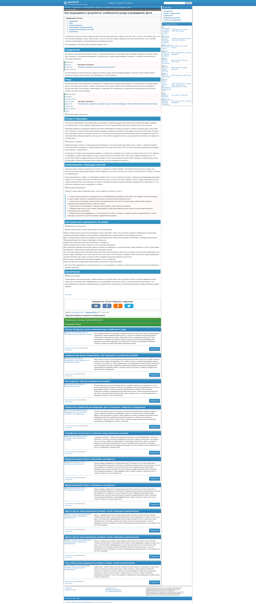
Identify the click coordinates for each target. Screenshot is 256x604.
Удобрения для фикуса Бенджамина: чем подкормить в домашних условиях (101, 355)
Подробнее (154, 349)
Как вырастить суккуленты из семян (81, 29)
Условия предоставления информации (78, 602)
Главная (111, 3)
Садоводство (168, 15)
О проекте (120, 3)
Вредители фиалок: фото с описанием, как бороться (90, 459)
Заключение (73, 31)
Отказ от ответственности (103, 602)
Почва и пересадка (75, 25)
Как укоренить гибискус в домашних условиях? (87, 381)
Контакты (128, 3)
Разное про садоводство (172, 20)
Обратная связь (70, 590)
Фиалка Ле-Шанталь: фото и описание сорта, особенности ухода (95, 329)
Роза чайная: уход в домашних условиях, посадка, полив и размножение (100, 563)
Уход (71, 23)
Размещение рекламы (113, 590)
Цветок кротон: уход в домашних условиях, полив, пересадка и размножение (102, 511)
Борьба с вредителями (172, 13)
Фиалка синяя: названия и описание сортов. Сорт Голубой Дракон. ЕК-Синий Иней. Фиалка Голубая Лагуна (117, 104)
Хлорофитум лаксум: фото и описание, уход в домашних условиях (96, 433)
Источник (68, 294)
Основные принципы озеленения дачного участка (96, 67)
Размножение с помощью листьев (81, 27)
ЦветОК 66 (73, 2)
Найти (189, 3)
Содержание (73, 21)
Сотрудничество (111, 588)
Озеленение (68, 350)
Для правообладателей (113, 591)
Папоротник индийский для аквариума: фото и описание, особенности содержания (105, 407)
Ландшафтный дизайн (172, 18)
